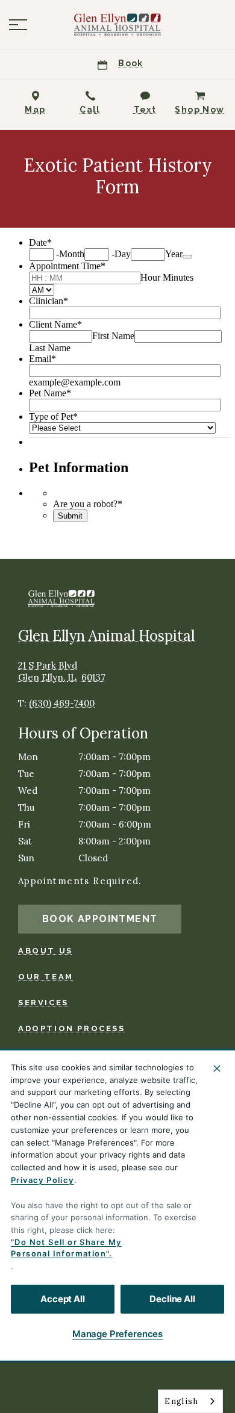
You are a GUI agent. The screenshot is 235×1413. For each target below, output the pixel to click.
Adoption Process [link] (71, 1028)
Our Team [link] (46, 976)
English (181, 1401)
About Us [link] (45, 950)
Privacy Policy (42, 1180)
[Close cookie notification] (217, 1068)
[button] (18, 24)
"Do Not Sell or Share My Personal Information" (66, 1248)
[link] (117, 24)
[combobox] (190, 1401)
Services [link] (43, 1002)
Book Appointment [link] (99, 919)
